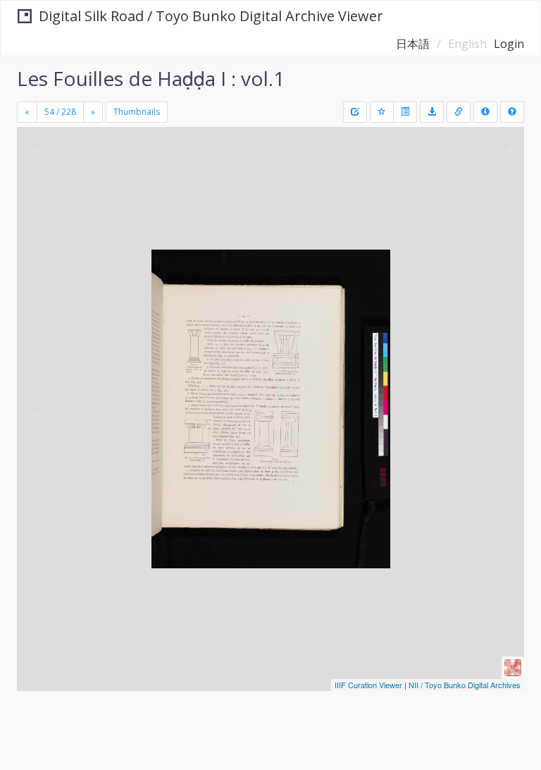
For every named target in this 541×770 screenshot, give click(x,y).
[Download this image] (432, 112)
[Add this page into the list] (382, 112)
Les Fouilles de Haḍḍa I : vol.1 (151, 78)
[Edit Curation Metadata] (355, 112)
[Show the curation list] (405, 112)
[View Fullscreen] (35, 198)
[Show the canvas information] (459, 112)
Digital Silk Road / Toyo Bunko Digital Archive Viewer (211, 15)
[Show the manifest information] (485, 112)
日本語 (413, 43)
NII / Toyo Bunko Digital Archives (465, 684)
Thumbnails (136, 112)
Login (509, 43)
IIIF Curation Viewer (368, 684)
